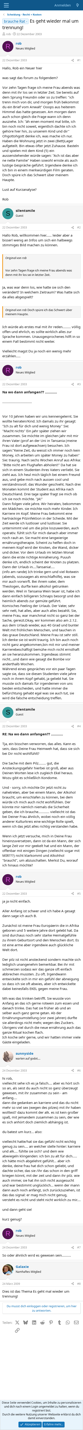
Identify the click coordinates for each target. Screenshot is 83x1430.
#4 (79, 726)
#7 (79, 1247)
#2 (79, 227)
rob (8, 34)
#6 (79, 1070)
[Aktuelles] (77, 5)
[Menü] (6, 5)
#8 (79, 1284)
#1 (79, 60)
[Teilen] (73, 60)
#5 (79, 894)
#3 (79, 384)
